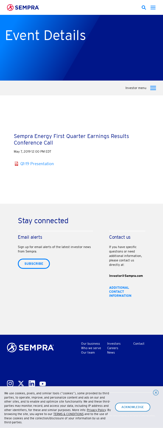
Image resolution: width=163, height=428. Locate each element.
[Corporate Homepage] (30, 347)
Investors (114, 343)
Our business (90, 343)
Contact (139, 343)
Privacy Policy (96, 410)
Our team (88, 352)
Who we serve (91, 348)
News (111, 352)
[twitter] (21, 383)
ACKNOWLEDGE (132, 407)
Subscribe (33, 263)
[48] (143, 7)
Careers (112, 348)
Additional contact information (120, 291)
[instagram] (10, 383)
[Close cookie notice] (156, 393)
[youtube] (42, 383)
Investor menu (135, 88)
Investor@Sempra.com (126, 275)
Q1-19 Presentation (37, 163)
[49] (153, 8)
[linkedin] (32, 383)
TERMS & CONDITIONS (68, 414)
